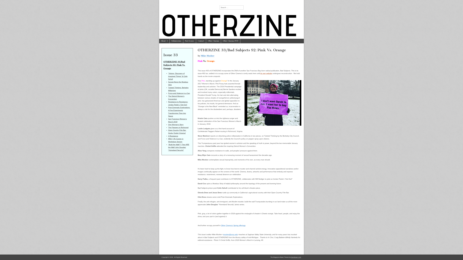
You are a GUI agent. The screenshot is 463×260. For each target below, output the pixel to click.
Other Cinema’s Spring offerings (233, 225)
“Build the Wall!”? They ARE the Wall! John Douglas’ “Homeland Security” (178, 147)
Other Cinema (213, 41)
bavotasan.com (296, 257)
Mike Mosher (207, 56)
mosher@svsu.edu (230, 234)
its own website (266, 73)
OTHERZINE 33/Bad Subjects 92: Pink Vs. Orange (174, 65)
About (163, 41)
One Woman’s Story (176, 125)
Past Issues (189, 41)
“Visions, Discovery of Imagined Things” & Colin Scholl (177, 76)
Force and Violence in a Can (179, 93)
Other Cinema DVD (230, 41)
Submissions (176, 41)
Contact (201, 41)
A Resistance (173, 136)
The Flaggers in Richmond (178, 127)
